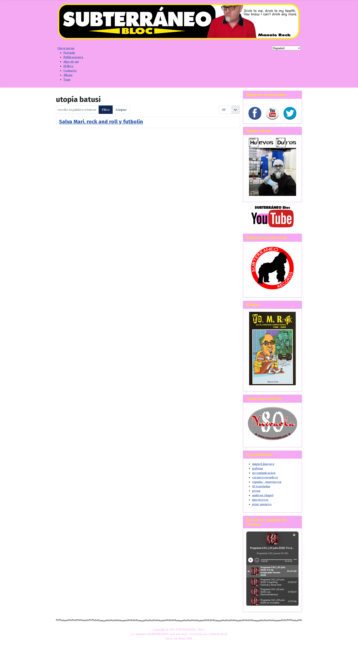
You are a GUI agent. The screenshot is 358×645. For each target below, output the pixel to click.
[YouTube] (272, 113)
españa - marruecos (266, 482)
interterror (260, 500)
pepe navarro (261, 504)
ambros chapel (262, 495)
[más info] (272, 348)
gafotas (257, 468)
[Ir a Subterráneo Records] (272, 268)
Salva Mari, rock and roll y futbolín (101, 122)
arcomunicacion (263, 473)
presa (256, 491)
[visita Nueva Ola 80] (272, 423)
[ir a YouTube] (272, 216)
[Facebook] (254, 113)
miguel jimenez (263, 464)
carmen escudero (265, 477)
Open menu (65, 48)
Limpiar (121, 109)
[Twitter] (290, 113)
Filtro (106, 109)
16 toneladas (261, 486)
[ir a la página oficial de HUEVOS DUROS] (272, 166)
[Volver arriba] (351, 638)
